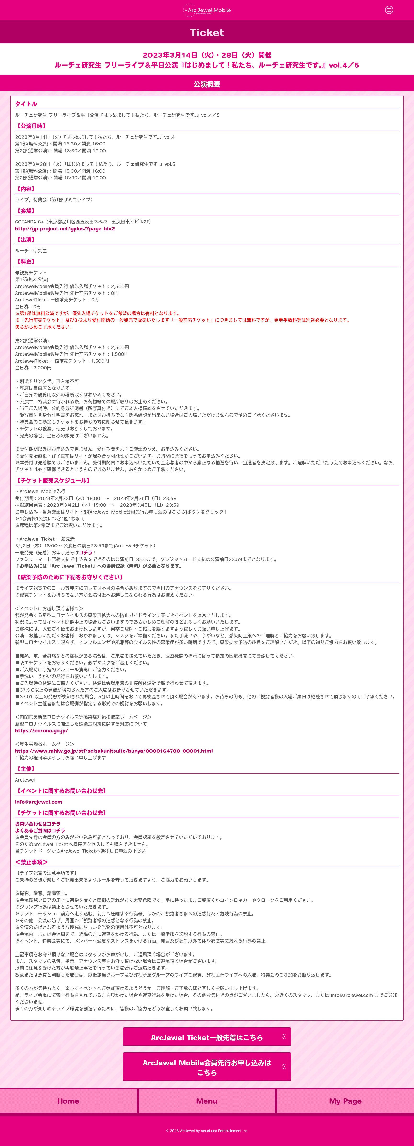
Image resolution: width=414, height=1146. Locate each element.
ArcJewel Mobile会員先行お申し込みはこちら (207, 1067)
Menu (207, 1101)
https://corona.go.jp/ (41, 730)
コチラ (85, 552)
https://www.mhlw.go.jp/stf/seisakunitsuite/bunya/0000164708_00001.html (114, 751)
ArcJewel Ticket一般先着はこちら (207, 1037)
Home (68, 1101)
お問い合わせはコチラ (38, 824)
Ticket (207, 33)
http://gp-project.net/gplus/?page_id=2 (65, 228)
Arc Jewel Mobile (207, 10)
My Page (345, 1101)
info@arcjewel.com (38, 802)
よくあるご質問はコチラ (40, 830)
